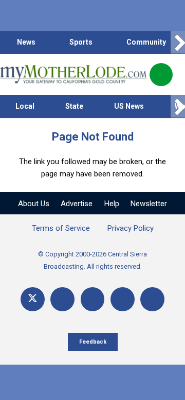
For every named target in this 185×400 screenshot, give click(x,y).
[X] (33, 299)
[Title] (152, 299)
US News (129, 106)
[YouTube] (93, 299)
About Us (33, 203)
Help (111, 203)
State (74, 106)
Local (24, 106)
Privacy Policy (130, 228)
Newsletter (149, 203)
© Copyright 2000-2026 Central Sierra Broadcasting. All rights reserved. (92, 260)
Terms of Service (61, 228)
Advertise (76, 203)
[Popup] (161, 74)
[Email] (122, 299)
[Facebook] (62, 299)
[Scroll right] (178, 42)
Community (146, 42)
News (26, 42)
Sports (80, 42)
